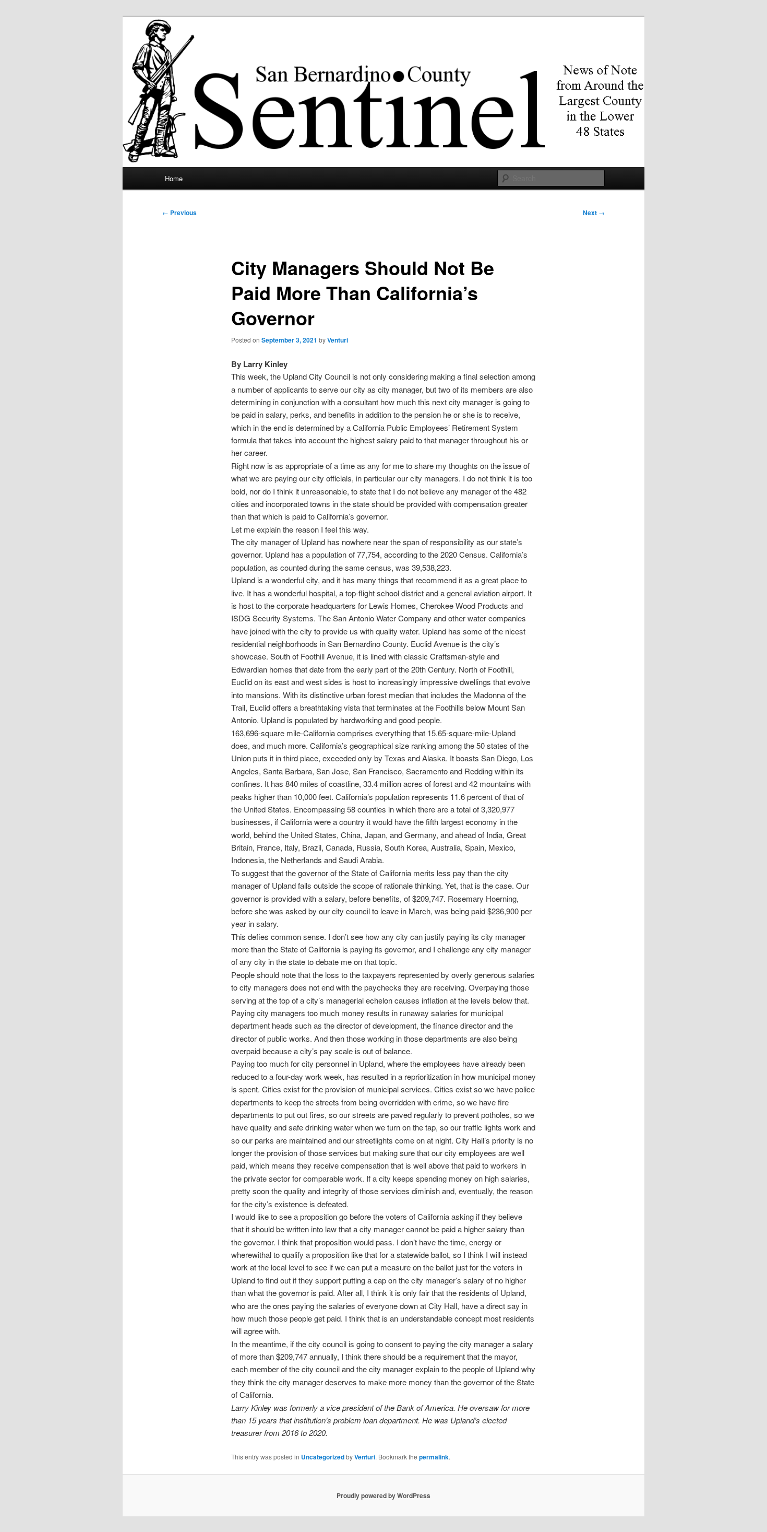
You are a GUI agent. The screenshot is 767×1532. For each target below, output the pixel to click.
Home (174, 178)
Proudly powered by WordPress (383, 1495)
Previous (179, 212)
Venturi (337, 340)
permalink (434, 1457)
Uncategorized (322, 1457)
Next (594, 212)
